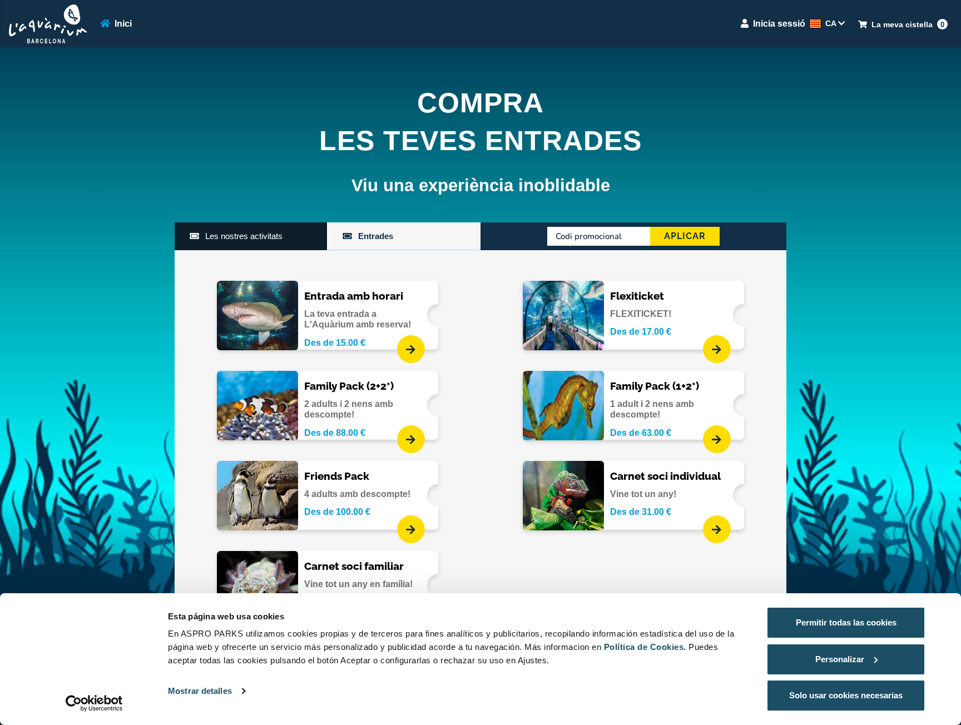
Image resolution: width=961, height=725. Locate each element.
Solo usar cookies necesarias (846, 695)
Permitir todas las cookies (846, 622)
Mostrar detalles (200, 691)
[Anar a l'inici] (48, 23)
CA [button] (831, 23)
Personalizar (839, 659)
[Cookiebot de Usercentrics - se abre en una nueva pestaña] (94, 703)
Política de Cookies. (645, 647)
